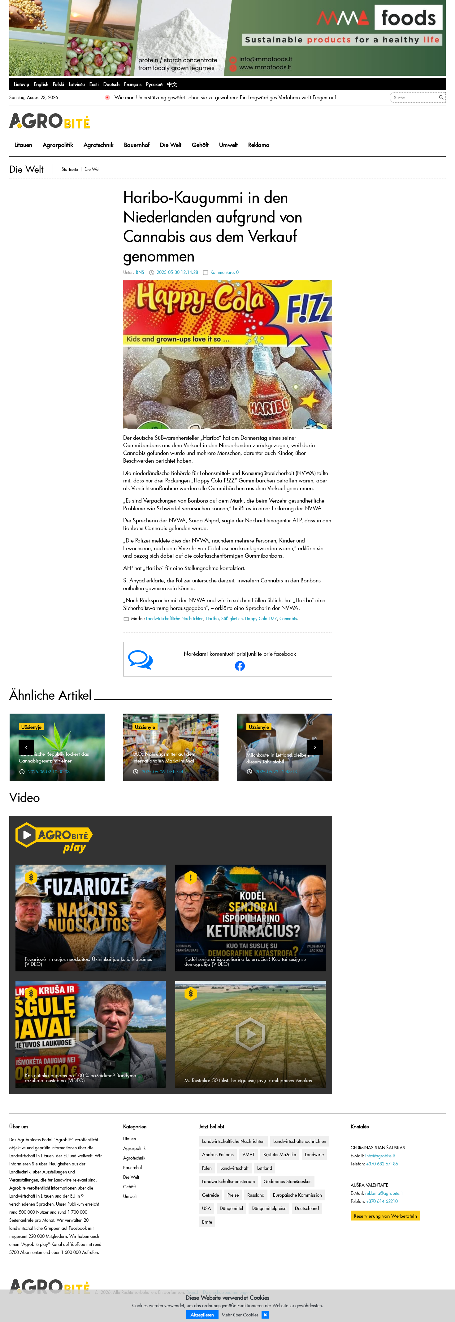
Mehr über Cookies (240, 1314)
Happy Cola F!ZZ (261, 618)
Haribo (212, 618)
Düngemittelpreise (269, 1208)
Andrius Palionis (218, 1154)
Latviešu (77, 83)
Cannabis (288, 618)
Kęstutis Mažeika (279, 1154)
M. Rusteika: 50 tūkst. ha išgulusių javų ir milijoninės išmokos (248, 1080)
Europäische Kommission (297, 1195)
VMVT (248, 1154)
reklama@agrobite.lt (383, 1193)
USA (206, 1208)
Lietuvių (21, 83)
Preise (233, 1195)
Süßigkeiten (232, 618)
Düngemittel (231, 1208)
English (41, 83)
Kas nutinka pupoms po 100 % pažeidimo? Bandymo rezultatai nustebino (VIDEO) (80, 1077)
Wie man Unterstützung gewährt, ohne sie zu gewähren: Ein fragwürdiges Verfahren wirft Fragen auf (225, 97)
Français (132, 83)
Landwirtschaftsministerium (228, 1181)
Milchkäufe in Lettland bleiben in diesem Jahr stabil (280, 758)
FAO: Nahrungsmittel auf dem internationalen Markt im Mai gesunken (163, 760)
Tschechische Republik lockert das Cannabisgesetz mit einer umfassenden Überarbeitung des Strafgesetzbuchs (54, 763)
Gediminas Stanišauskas (287, 1181)
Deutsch (111, 83)
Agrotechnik (99, 145)
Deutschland (307, 1208)
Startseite (70, 169)
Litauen (23, 145)
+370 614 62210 (382, 1201)
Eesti (94, 83)
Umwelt (228, 145)
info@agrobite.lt (380, 1156)
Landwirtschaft (234, 1168)
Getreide (210, 1195)
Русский (154, 83)
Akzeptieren (202, 1314)
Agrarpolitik (58, 145)
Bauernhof (137, 145)
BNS (140, 272)
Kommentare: (224, 272)
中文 (172, 83)
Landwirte (314, 1154)
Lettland (264, 1168)
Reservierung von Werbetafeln (385, 1215)
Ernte (207, 1222)
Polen (207, 1168)
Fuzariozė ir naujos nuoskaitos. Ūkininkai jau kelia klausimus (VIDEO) (88, 961)
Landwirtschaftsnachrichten (299, 1141)
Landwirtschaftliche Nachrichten (174, 618)
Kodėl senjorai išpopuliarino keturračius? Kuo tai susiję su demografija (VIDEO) (245, 961)
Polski (58, 83)
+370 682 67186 (382, 1164)
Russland (255, 1195)
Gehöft (200, 145)
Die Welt (170, 145)
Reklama (259, 145)
